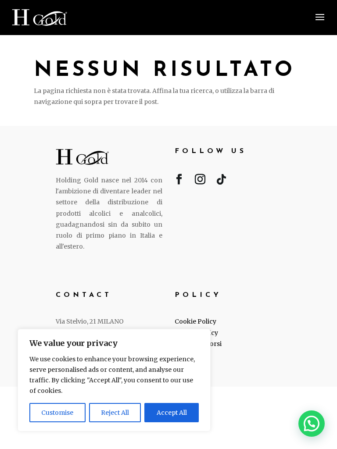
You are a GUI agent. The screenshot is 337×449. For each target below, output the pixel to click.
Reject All (115, 413)
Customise (57, 413)
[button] (311, 423)
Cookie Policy (195, 321)
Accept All (172, 413)
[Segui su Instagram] (200, 181)
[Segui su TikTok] (221, 181)
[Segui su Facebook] (179, 181)
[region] (114, 380)
